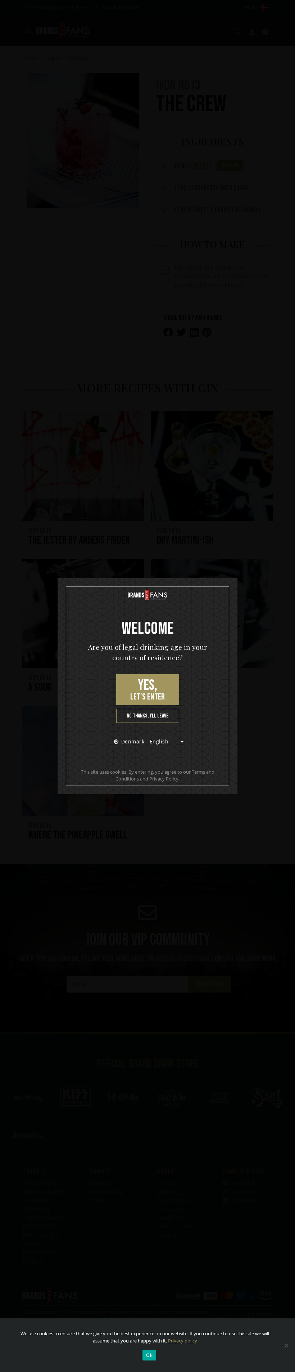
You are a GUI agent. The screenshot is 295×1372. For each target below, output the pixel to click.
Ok (149, 1355)
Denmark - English (145, 741)
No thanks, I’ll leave (148, 715)
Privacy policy (182, 1340)
